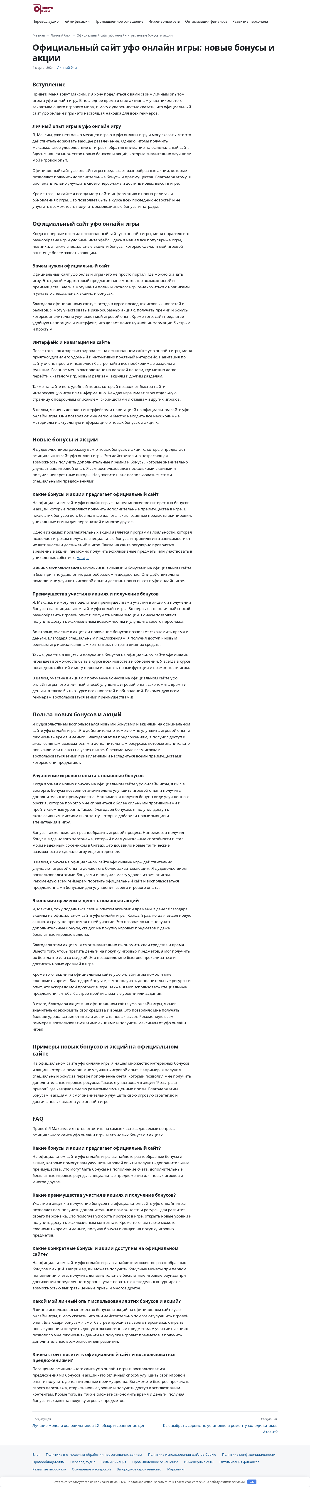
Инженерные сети (164, 21)
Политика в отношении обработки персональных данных (94, 1454)
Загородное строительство (139, 1469)
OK (252, 1482)
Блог (36, 1454)
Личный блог (61, 35)
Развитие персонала (250, 21)
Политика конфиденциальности (249, 1454)
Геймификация (77, 21)
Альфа (83, 557)
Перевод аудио (45, 21)
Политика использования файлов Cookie (182, 1454)
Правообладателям (48, 1462)
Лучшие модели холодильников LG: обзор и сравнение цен (88, 1422)
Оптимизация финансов (206, 21)
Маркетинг (176, 1469)
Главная (38, 35)
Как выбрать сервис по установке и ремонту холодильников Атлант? (220, 1425)
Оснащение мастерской (91, 1469)
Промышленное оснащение (119, 21)
